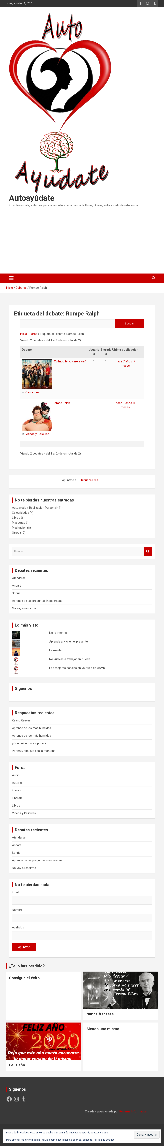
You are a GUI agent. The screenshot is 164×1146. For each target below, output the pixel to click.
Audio (16, 775)
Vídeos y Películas (37, 434)
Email (15, 892)
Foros (33, 334)
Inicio (23, 334)
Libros (16, 517)
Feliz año (17, 1065)
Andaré (16, 585)
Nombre (17, 910)
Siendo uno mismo (102, 1029)
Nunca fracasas (100, 1014)
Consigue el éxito (24, 978)
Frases (16, 790)
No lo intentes (58, 633)
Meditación (19, 527)
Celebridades (20, 512)
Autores (17, 783)
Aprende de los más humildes (31, 728)
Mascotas (18, 522)
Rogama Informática (133, 1111)
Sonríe (16, 593)
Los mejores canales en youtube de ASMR (77, 668)
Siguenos (23, 688)
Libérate (17, 798)
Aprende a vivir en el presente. (68, 641)
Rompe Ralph (61, 403)
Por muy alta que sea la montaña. (34, 751)
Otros (15, 532)
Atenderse (19, 578)
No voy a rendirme (24, 608)
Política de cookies (104, 1139)
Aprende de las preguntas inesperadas (37, 601)
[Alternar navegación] (11, 278)
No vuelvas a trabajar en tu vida (69, 659)
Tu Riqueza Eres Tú (89, 480)
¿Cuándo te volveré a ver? (69, 361)
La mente (55, 650)
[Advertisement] (82, 239)
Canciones (32, 392)
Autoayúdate (31, 198)
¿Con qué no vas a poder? (29, 743)
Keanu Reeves (21, 720)
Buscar (148, 551)
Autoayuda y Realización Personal (34, 507)
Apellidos (18, 927)
